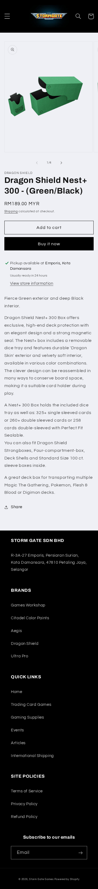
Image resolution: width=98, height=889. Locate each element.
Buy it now (49, 244)
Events (17, 730)
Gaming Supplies (27, 717)
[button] (7, 16)
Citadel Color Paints (30, 618)
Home (16, 692)
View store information (31, 283)
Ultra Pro (19, 656)
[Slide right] (61, 163)
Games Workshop (28, 605)
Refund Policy (24, 817)
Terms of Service (27, 791)
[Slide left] (37, 163)
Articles (18, 743)
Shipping (11, 211)
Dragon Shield (24, 644)
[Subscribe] (80, 852)
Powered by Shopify (66, 879)
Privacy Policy (24, 804)
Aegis (16, 631)
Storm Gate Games (41, 879)
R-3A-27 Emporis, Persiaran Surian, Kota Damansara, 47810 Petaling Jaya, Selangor (49, 562)
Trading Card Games (31, 705)
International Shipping (32, 756)
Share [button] (16, 507)
